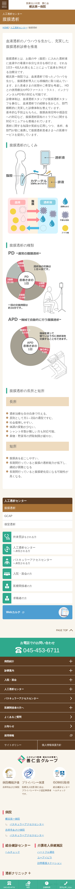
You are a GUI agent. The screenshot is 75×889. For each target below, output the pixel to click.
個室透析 (10, 524)
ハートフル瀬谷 (45, 852)
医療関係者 (22, 585)
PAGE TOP (62, 630)
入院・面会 (22, 573)
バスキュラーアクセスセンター (32, 561)
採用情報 (9, 735)
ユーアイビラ (44, 857)
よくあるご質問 (12, 717)
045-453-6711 (41, 650)
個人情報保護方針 (51, 745)
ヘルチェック (12, 852)
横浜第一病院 (37, 5)
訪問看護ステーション (49, 863)
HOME (6, 27)
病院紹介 (9, 661)
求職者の (20, 598)
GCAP (8, 516)
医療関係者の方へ (14, 707)
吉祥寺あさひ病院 (15, 829)
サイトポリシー (12, 745)
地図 (28, 887)
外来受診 (24, 536)
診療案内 (9, 670)
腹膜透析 (10, 507)
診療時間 (46, 887)
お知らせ (9, 726)
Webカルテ (13, 612)
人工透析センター (18, 27)
